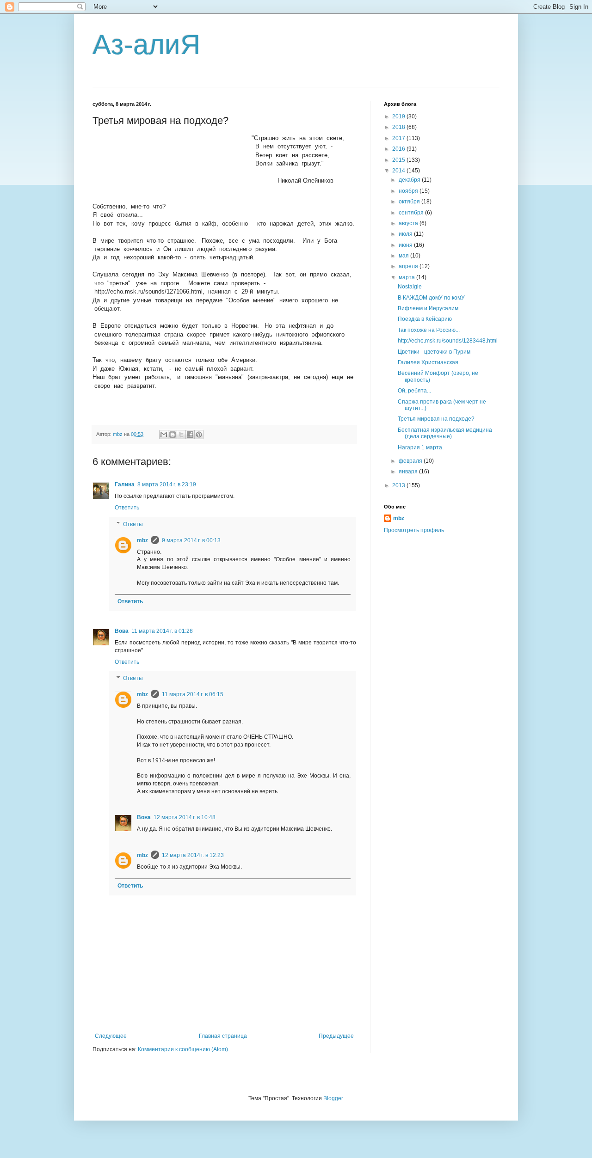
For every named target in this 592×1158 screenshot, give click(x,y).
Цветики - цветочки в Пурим (434, 352)
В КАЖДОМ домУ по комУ (431, 297)
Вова (122, 631)
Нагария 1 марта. (421, 447)
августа (409, 223)
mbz (142, 540)
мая (404, 255)
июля (406, 234)
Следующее (111, 1036)
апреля (409, 266)
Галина (125, 484)
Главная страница (223, 1036)
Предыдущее (336, 1036)
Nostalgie (410, 286)
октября (410, 201)
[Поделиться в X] (181, 434)
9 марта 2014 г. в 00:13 (191, 540)
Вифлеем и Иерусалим (428, 308)
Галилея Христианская (428, 362)
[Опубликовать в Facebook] (190, 434)
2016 (399, 149)
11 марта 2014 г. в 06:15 (192, 694)
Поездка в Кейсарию (425, 319)
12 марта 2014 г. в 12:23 (193, 855)
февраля (411, 461)
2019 (399, 116)
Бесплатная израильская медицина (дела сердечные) (445, 433)
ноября (409, 191)
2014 (399, 170)
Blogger (333, 1098)
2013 (399, 485)
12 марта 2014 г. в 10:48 (185, 817)
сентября (412, 212)
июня (406, 245)
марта (407, 277)
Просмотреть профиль (414, 530)
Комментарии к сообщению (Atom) (183, 1049)
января (409, 471)
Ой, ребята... (414, 390)
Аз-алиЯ (146, 44)
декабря (410, 180)
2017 (399, 138)
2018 (399, 127)
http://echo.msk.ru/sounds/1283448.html (448, 340)
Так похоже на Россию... (429, 330)
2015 (399, 160)
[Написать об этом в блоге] (172, 434)
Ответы (133, 524)
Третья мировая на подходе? (436, 419)
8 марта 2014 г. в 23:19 (166, 484)
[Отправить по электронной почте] (163, 434)
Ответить (127, 507)
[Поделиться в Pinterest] (199, 434)
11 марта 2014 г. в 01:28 (162, 631)
